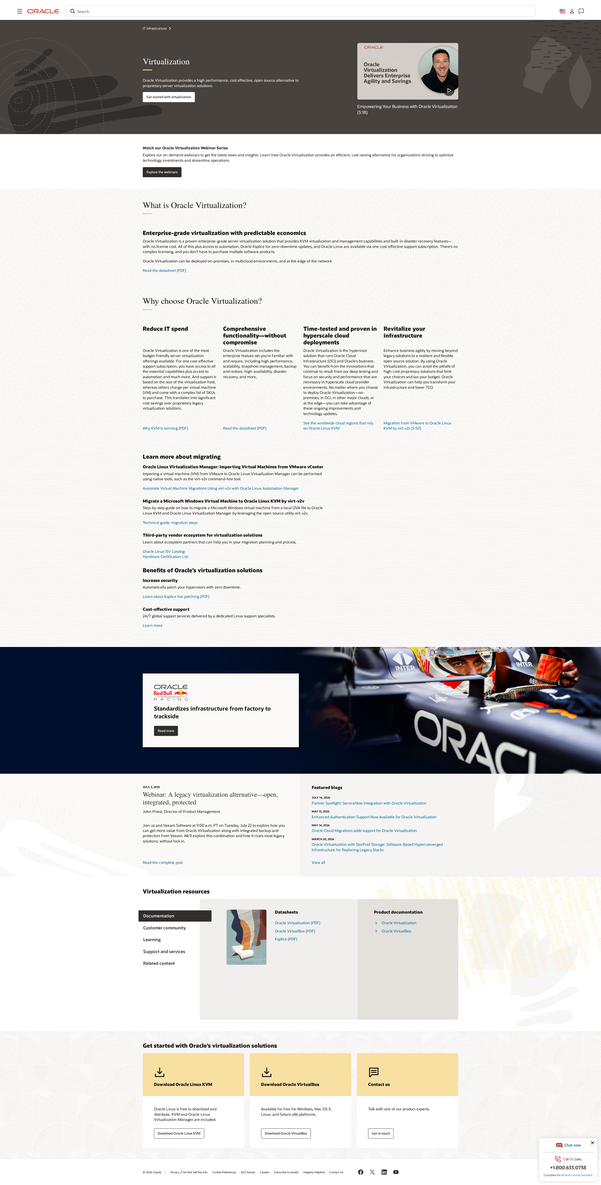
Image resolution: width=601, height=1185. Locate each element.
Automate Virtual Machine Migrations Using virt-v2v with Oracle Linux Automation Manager (221, 488)
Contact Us (336, 1172)
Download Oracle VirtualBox (286, 1133)
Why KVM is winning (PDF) (165, 428)
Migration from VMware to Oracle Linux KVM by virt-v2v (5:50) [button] (417, 425)
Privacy (174, 1172)
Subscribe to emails (286, 1172)
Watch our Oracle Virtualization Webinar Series (185, 147)
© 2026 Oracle (152, 1172)
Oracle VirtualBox (396, 930)
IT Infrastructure (155, 28)
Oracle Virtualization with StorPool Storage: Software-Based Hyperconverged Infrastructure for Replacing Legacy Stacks (377, 847)
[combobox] (300, 11)
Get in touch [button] (381, 1133)
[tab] (175, 916)
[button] (20, 11)
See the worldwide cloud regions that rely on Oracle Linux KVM (338, 425)
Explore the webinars (162, 172)
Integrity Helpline (314, 1172)
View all (318, 862)
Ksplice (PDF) (286, 938)
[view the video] (407, 71)
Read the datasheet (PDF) (164, 270)
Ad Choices (248, 1172)
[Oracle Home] (43, 11)
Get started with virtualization (168, 97)
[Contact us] (581, 11)
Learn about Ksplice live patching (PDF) (176, 596)
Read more (166, 730)
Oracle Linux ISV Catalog (164, 551)
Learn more (153, 625)
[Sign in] (572, 11)
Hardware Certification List (165, 556)
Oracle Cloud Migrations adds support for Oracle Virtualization (364, 830)
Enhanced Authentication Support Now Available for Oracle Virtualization (374, 816)
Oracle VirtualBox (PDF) (295, 930)
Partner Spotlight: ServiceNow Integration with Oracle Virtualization (369, 802)
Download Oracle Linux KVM (179, 1133)
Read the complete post (163, 862)
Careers (264, 1172)
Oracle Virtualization (398, 922)
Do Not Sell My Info (195, 1172)
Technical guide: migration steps (170, 522)
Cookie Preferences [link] (224, 1172)
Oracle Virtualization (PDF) (297, 922)
